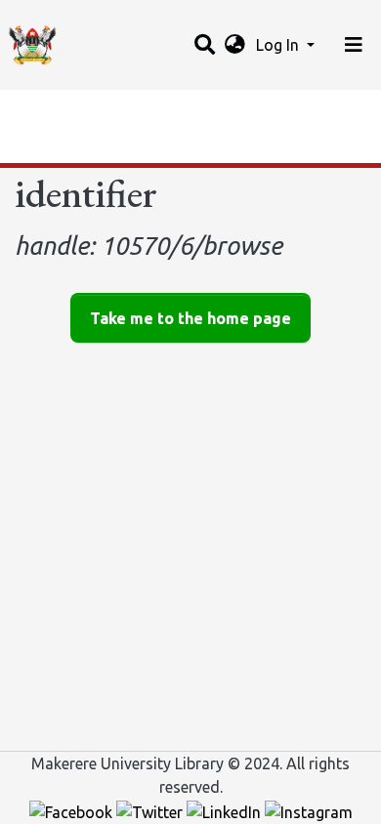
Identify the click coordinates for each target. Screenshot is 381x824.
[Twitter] (151, 810)
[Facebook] (72, 810)
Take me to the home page (190, 318)
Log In (279, 45)
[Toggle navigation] (353, 44)
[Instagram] (309, 810)
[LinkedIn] (226, 810)
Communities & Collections (111, 110)
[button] (235, 45)
